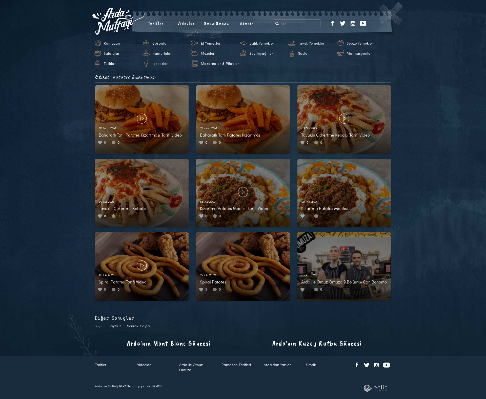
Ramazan (112, 43)
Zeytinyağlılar (261, 53)
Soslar (303, 53)
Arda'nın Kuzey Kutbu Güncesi (317, 343)
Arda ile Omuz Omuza (191, 367)
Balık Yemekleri (262, 43)
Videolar (186, 23)
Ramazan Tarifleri (236, 364)
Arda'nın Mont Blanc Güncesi (169, 343)
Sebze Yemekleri (360, 43)
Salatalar (112, 53)
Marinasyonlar (359, 53)
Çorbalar (160, 43)
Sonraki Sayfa (138, 326)
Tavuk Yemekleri (312, 43)
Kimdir (247, 23)
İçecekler (160, 63)
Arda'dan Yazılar (277, 364)
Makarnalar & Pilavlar (220, 63)
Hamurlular (162, 53)
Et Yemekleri (211, 43)
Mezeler (208, 53)
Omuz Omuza (216, 23)
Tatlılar (110, 63)
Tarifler (156, 23)
